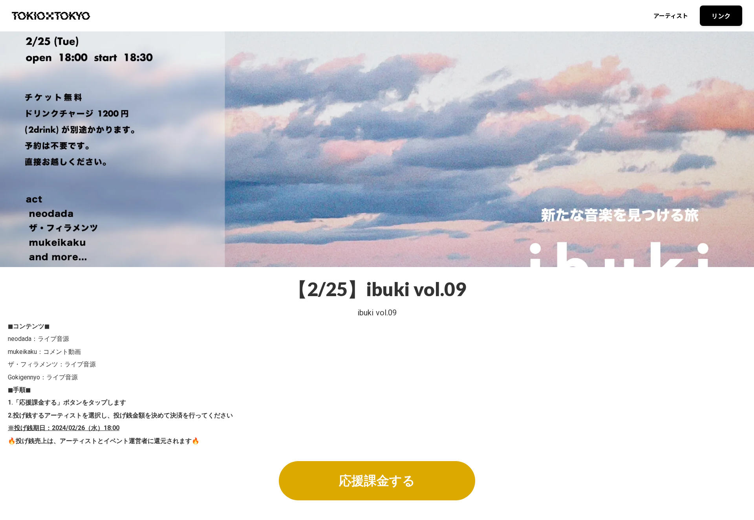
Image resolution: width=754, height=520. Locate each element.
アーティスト (670, 15)
